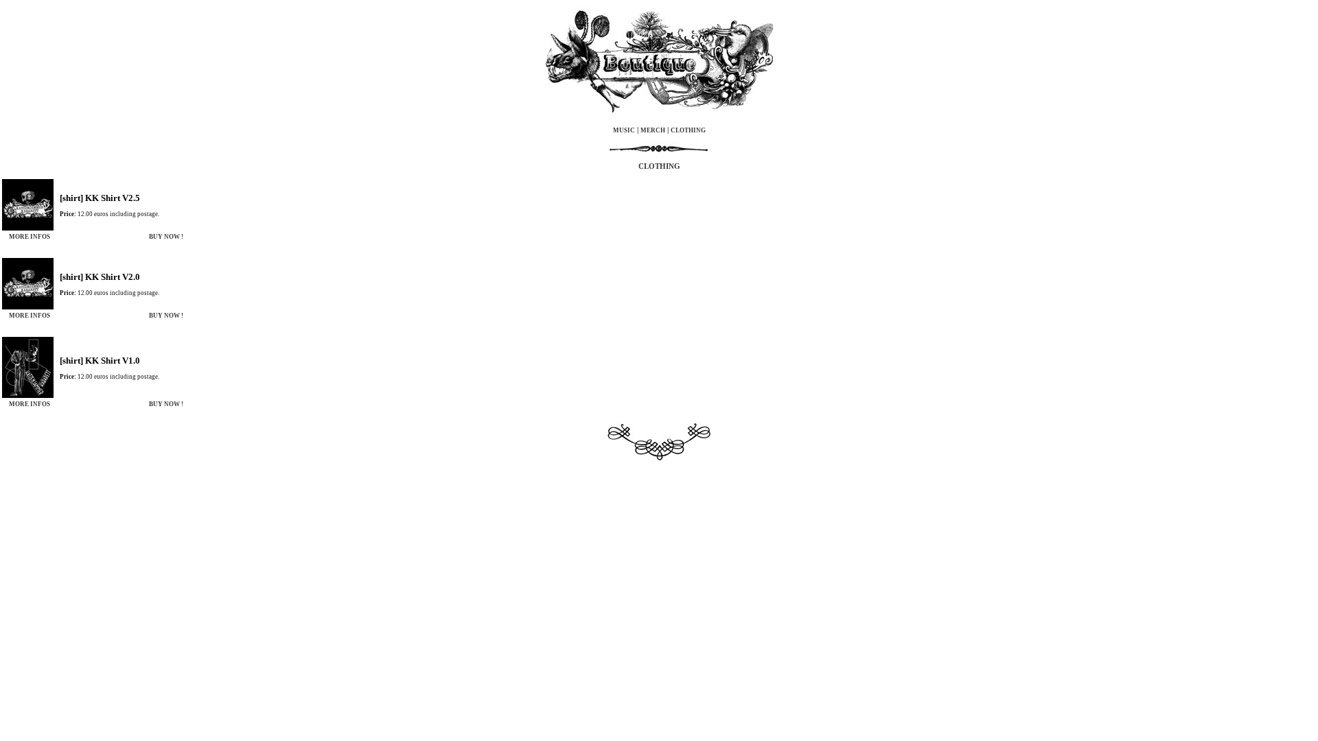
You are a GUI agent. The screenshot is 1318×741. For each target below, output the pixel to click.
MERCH (652, 130)
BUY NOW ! (166, 236)
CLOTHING (688, 130)
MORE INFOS (29, 236)
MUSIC (624, 130)
